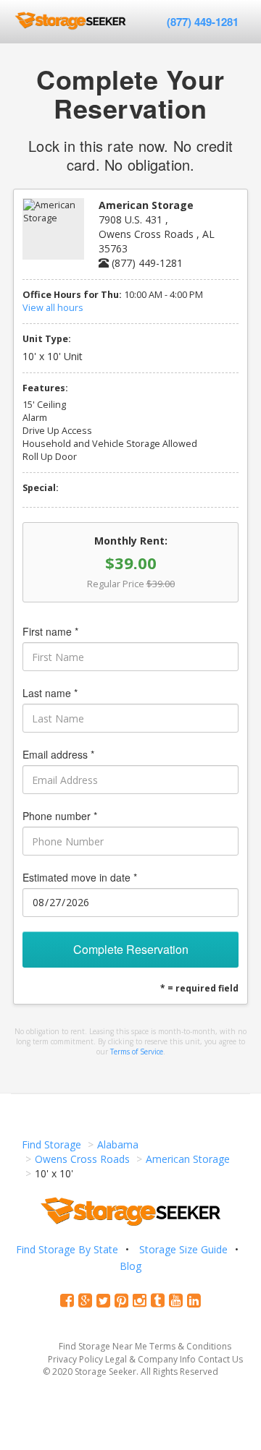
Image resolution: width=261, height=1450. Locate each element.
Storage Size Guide (183, 1249)
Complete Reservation (130, 949)
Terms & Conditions (190, 1346)
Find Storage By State (67, 1249)
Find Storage (51, 1144)
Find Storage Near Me (103, 1346)
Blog (130, 1266)
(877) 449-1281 (203, 22)
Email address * (58, 754)
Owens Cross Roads (82, 1159)
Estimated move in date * (79, 877)
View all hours (52, 308)
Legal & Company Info (150, 1359)
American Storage (188, 1159)
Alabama (117, 1144)
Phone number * (59, 816)
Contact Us (220, 1359)
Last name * (50, 693)
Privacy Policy (75, 1359)
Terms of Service (136, 1051)
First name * (50, 631)
